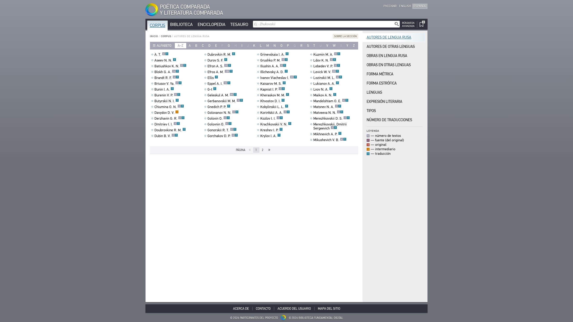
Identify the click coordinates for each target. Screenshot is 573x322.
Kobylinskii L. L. (273, 107)
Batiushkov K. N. (169, 66)
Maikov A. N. (324, 95)
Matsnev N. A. (326, 107)
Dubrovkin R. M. (220, 55)
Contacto (263, 309)
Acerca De (241, 309)
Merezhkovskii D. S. (331, 119)
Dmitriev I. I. (166, 124)
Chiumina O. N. (168, 107)
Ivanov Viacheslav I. (278, 78)
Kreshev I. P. (271, 130)
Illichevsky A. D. (273, 72)
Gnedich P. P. (218, 107)
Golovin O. (218, 119)
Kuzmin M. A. (326, 55)
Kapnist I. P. (272, 89)
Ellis (212, 78)
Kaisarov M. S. (272, 84)
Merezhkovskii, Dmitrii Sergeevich (330, 126)
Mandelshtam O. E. (330, 101)
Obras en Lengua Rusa (387, 55)
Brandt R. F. (166, 78)
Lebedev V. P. (326, 66)
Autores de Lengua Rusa (389, 37)
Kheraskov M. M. (274, 95)
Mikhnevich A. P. (326, 134)
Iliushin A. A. (272, 66)
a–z (180, 46)
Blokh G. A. (166, 72)
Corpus (157, 25)
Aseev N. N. (164, 60)
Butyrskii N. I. (166, 101)
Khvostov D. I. (272, 101)
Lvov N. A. (322, 89)
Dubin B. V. (165, 136)
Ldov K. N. (324, 60)
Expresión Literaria (384, 101)
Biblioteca (181, 24)
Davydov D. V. (165, 113)
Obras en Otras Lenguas (389, 65)
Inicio (154, 36)
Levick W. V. (325, 72)
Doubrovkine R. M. (169, 130)
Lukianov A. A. (325, 84)
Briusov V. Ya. (167, 84)
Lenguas (374, 92)
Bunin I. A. (163, 89)
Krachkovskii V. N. (275, 124)
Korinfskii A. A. (274, 113)
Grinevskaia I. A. (274, 55)
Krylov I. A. (270, 136)
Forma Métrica (380, 74)
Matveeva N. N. (327, 113)
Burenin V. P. (166, 95)
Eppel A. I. (218, 84)
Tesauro (239, 24)
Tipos (371, 110)
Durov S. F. (216, 60)
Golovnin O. (219, 124)
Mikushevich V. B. (329, 140)
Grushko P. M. (273, 60)
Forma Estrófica (382, 83)
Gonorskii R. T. (221, 130)
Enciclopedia (211, 24)
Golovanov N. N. (222, 113)
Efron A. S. (218, 66)
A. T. (160, 55)
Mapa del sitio (329, 309)
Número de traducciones (389, 120)
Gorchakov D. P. (222, 136)
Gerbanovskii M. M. (224, 101)
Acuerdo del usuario (294, 309)
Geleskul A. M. (221, 95)
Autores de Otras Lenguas (391, 46)
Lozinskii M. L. (327, 78)
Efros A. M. (219, 72)
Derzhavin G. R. (169, 119)
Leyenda (373, 130)
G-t (211, 89)
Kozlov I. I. (271, 119)
